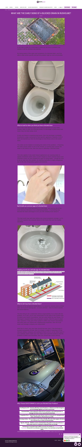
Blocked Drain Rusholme (12, 9)
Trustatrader (24, 428)
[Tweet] (62, 434)
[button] (11, 7)
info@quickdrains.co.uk (58, 431)
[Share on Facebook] (59, 434)
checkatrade (57, 426)
